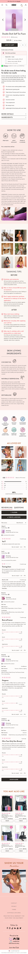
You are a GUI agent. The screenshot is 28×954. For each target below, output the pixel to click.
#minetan (14, 866)
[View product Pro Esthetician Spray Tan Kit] (7, 833)
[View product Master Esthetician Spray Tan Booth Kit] (7, 803)
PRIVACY (14, 906)
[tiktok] (12, 928)
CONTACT (14, 903)
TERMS (14, 909)
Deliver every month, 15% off (14, 61)
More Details (7, 113)
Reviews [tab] (6, 507)
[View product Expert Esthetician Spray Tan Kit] (21, 803)
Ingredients (7, 117)
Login (26, 5)
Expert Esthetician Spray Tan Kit (20, 816)
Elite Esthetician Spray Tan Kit (20, 846)
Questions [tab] (19, 507)
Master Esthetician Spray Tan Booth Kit (7, 816)
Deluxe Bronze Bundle (11, 599)
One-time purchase (10, 53)
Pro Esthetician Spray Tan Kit (7, 846)
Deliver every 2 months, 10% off (15, 59)
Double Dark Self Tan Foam (12, 532)
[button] (21, 5)
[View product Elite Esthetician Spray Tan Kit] (21, 833)
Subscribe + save (9, 57)
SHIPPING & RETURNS (14, 912)
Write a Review (18, 517)
